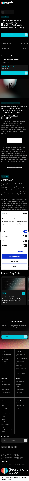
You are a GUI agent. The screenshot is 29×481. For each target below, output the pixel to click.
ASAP (6, 188)
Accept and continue (14, 256)
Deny (14, 266)
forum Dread (21, 121)
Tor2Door (17, 153)
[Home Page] (8, 3)
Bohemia (9, 153)
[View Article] (13, 290)
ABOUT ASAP (6, 62)
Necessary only (15, 261)
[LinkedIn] (9, 447)
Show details (21, 251)
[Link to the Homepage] (14, 471)
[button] (27, 3)
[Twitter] (5, 447)
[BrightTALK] (15, 447)
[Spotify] (12, 447)
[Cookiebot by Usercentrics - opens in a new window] (20, 214)
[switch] (25, 236)
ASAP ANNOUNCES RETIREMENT (11, 60)
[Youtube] (2, 447)
